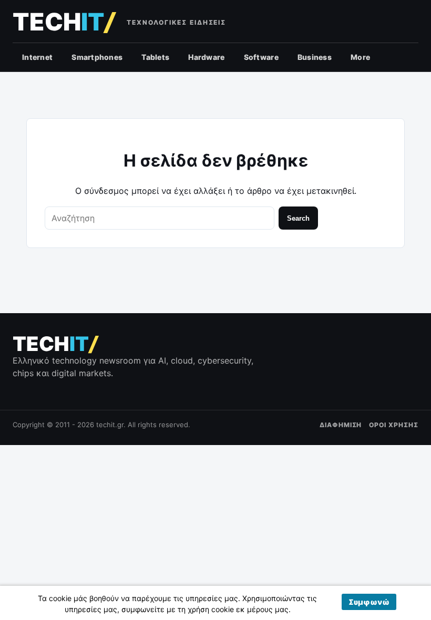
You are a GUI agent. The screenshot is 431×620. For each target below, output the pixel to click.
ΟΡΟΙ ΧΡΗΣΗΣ (393, 425)
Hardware (206, 57)
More (360, 57)
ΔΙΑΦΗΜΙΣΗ (341, 425)
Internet (37, 57)
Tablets (155, 57)
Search (298, 218)
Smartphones (96, 57)
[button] (369, 602)
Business (314, 57)
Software (261, 57)
